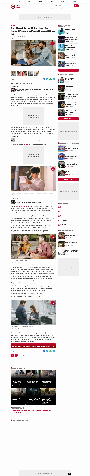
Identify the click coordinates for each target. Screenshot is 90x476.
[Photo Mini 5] (36, 73)
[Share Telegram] (54, 79)
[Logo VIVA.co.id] (16, 6)
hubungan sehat (47, 410)
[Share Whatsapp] (50, 79)
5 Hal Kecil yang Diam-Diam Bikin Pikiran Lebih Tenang (28, 202)
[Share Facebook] (43, 79)
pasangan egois (24, 206)
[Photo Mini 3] (24, 73)
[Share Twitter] (47, 79)
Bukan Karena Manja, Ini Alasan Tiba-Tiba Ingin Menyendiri (29, 140)
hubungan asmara (36, 410)
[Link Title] (61, 31)
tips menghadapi (26, 410)
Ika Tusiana (16, 38)
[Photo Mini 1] (13, 73)
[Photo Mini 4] (30, 73)
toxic (46, 129)
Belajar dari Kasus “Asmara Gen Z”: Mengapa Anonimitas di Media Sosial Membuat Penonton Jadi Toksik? (34, 90)
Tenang (25, 144)
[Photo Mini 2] (19, 73)
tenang (19, 412)
